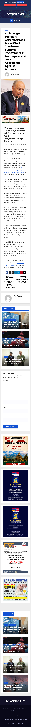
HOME (4, 715)
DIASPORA (16, 715)
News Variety (12, 338)
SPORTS (19, 338)
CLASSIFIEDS (19, 723)
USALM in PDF (25, 715)
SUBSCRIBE (10, 5)
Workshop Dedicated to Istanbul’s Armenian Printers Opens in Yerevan (15, 324)
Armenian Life (15, 13)
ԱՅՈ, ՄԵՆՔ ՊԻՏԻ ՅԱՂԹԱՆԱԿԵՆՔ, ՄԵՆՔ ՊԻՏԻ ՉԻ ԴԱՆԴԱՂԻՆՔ (21, 279)
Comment (6, 380)
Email (5, 407)
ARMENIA (9, 715)
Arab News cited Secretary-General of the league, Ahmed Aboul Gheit (14, 170)
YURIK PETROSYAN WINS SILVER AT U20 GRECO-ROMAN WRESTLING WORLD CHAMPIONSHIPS (15, 344)
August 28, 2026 (11, 632)
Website (5, 416)
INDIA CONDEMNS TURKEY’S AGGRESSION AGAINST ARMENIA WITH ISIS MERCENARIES (10, 282)
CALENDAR (11, 723)
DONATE (22, 5)
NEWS (6, 30)
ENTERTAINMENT (22, 719)
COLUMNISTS (7, 719)
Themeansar (16, 711)
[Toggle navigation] (14, 20)
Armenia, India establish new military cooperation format (14, 361)
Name (5, 398)
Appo (14, 73)
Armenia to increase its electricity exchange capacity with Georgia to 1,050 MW (14, 688)
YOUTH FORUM (12, 319)
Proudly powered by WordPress (10, 708)
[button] (16, 20)
